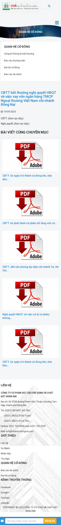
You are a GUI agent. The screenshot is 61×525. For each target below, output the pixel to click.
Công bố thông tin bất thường (19, 53)
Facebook (6, 487)
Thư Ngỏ (5, 458)
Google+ (5, 492)
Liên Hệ (4, 443)
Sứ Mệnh (5, 448)
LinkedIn (5, 503)
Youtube (5, 497)
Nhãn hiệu (6, 453)
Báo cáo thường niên (14, 60)
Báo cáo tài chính (12, 74)
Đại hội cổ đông (12, 67)
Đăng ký (50, 520)
